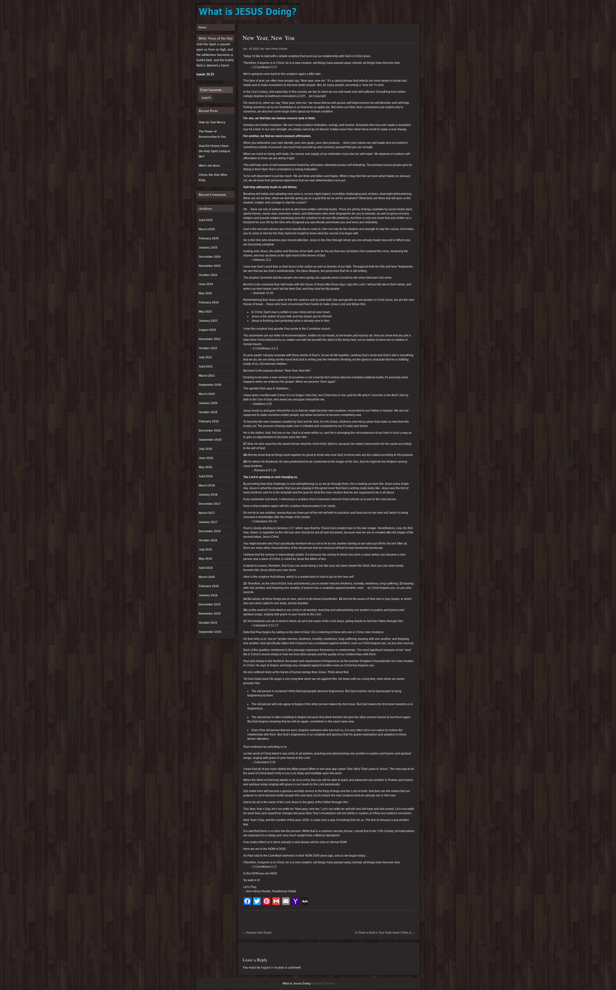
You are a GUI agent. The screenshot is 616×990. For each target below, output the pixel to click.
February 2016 (209, 586)
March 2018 (207, 485)
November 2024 (210, 266)
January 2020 (208, 403)
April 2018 (206, 476)
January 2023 (208, 320)
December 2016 (210, 531)
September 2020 (210, 385)
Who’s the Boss (209, 165)
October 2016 (208, 540)
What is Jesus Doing (296, 983)
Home (202, 27)
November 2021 (210, 339)
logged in (267, 967)
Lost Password (399, 12)
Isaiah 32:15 (205, 74)
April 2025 (206, 220)
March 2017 (207, 513)
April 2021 (206, 366)
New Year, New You (269, 37)
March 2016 (207, 577)
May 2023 (205, 311)
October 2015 (208, 622)
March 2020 (207, 394)
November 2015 (210, 613)
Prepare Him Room (257, 932)
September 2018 (210, 439)
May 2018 (205, 467)
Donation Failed (367, 12)
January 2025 (208, 247)
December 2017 (210, 503)
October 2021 (208, 348)
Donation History (375, 12)
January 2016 (208, 595)
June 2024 (206, 284)
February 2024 (209, 302)
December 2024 (210, 256)
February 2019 (209, 421)
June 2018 (206, 458)
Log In (383, 12)
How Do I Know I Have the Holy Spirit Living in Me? (214, 151)
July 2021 (205, 357)
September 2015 (210, 632)
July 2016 (205, 549)
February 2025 (209, 238)
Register (407, 12)
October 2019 (208, 412)
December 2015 (210, 604)
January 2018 (208, 494)
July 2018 (205, 449)
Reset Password (414, 12)
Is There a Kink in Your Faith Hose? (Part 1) (385, 932)
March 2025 (207, 229)
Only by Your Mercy (212, 122)
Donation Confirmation (359, 12)
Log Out (391, 12)
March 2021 (207, 375)
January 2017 (208, 522)
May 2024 (205, 293)
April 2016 (206, 568)
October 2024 (208, 275)
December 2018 (210, 430)
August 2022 (207, 330)
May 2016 (205, 558)
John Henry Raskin (276, 48)
